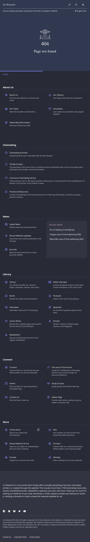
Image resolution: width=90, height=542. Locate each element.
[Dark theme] (69, 4)
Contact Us (7, 537)
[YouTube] (24, 510)
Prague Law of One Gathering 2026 (65, 234)
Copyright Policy (20, 537)
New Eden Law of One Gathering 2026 (66, 239)
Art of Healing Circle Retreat (62, 229)
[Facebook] (4, 510)
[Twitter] (19, 510)
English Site (81, 11)
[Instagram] (9, 510)
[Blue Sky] (14, 510)
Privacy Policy (35, 537)
